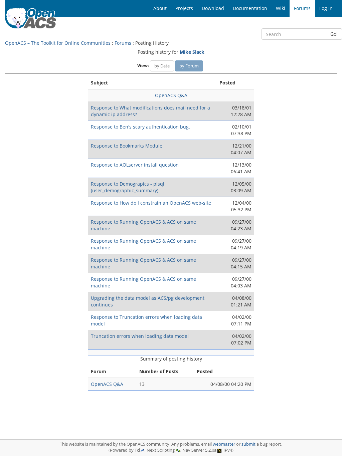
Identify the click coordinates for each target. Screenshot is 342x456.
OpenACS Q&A (171, 95)
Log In (326, 8)
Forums (123, 43)
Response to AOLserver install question (135, 165)
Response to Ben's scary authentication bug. (140, 127)
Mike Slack (192, 52)
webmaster (224, 444)
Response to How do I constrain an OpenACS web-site (151, 203)
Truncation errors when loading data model (140, 336)
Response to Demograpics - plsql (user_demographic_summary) (127, 187)
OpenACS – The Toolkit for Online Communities (58, 43)
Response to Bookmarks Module (126, 146)
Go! (334, 34)
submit (248, 444)
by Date (162, 66)
